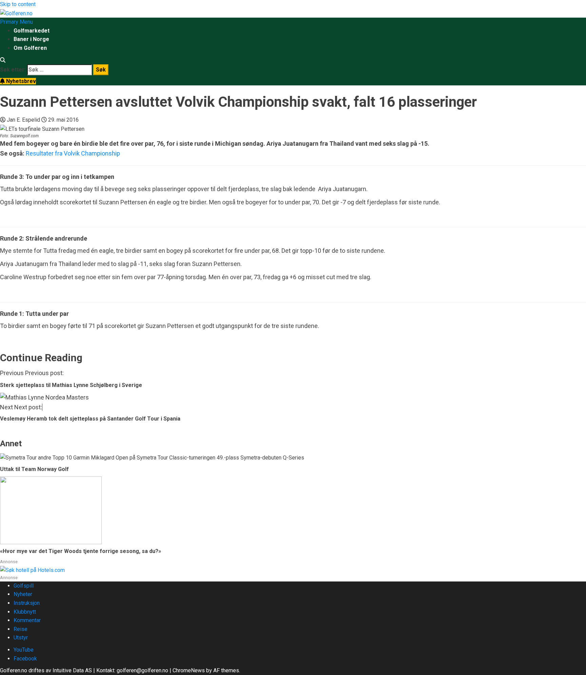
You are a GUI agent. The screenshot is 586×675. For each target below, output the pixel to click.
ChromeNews (189, 670)
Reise (20, 629)
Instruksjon (27, 603)
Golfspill (24, 585)
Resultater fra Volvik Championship (73, 153)
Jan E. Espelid (24, 120)
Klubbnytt (25, 612)
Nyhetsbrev (20, 81)
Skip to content (18, 4)
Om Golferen (30, 48)
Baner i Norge (31, 39)
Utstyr (21, 637)
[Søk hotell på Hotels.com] (32, 570)
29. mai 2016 (63, 120)
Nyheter (23, 594)
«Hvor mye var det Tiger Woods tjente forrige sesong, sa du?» (80, 551)
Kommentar (27, 620)
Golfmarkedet (32, 30)
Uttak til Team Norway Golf (34, 469)
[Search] (2, 60)
